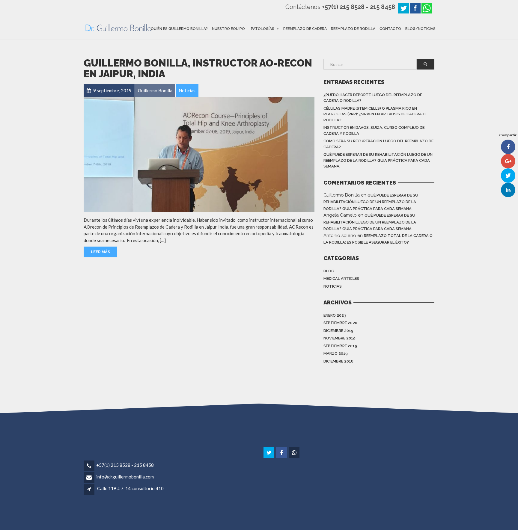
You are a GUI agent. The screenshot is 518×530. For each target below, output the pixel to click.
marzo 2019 (335, 353)
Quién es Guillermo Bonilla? (179, 28)
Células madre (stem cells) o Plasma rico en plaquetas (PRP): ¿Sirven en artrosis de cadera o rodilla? (374, 114)
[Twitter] (403, 7)
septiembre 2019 (340, 346)
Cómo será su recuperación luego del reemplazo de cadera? (378, 144)
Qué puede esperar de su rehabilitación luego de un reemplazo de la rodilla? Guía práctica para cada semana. (378, 160)
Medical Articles (341, 278)
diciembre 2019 (338, 330)
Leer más (100, 252)
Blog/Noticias (420, 28)
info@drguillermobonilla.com (125, 476)
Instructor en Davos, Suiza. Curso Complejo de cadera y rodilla (373, 130)
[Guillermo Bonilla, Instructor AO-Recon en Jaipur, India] (199, 154)
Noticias (332, 286)
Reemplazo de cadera (305, 28)
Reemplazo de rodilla (353, 28)
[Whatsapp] (426, 7)
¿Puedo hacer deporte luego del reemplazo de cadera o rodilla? (372, 98)
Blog (328, 271)
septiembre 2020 (340, 323)
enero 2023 (334, 315)
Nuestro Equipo (228, 28)
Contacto (390, 28)
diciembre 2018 (338, 361)
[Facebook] (415, 7)
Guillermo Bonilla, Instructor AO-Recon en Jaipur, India (198, 68)
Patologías (262, 28)
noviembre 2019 (339, 338)
